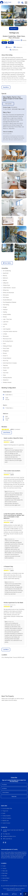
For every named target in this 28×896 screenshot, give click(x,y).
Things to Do (5, 810)
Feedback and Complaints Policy (14, 890)
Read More (6, 87)
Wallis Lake (4, 870)
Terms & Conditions (6, 818)
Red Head (4, 875)
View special (8, 103)
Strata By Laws (5, 820)
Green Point (5, 880)
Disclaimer (12, 888)
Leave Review (6, 432)
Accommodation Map (7, 808)
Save (5, 42)
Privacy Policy (6, 888)
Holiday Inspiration (6, 815)
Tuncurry (4, 868)
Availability (5, 894)
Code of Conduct (6, 823)
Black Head (4, 873)
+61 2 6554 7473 (6, 833)
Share (11, 42)
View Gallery (14, 28)
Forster (4, 866)
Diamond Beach (5, 878)
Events (3, 813)
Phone (15, 894)
